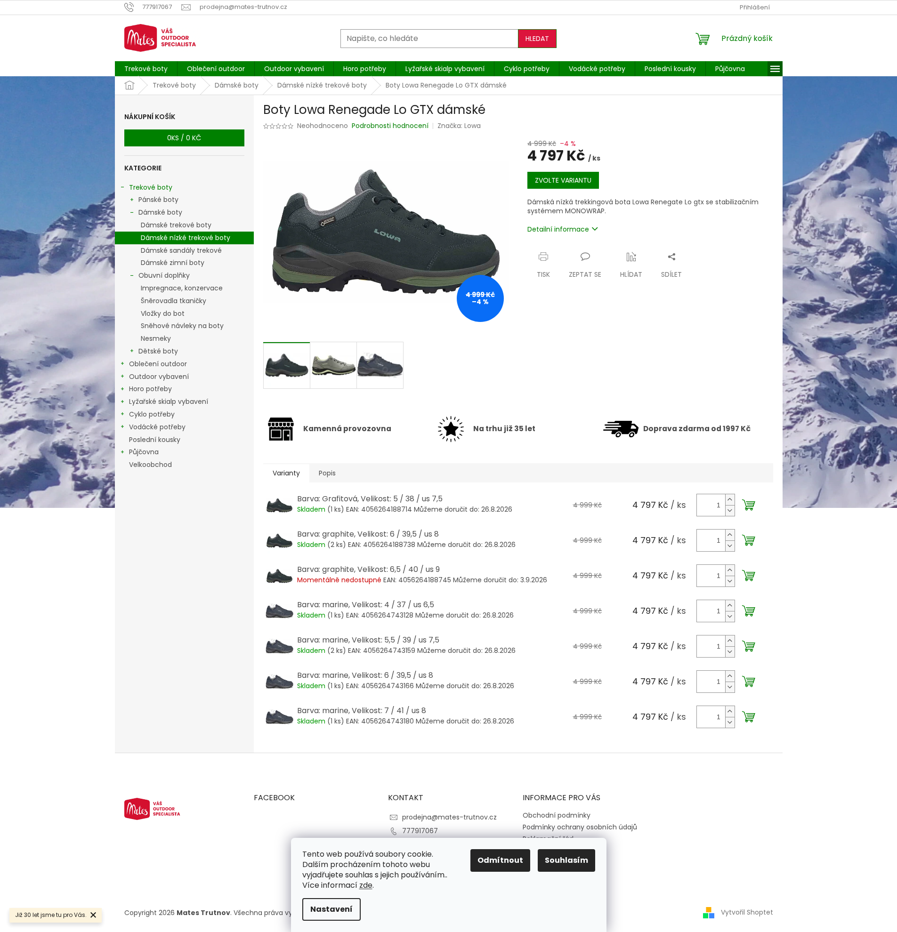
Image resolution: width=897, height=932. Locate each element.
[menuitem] (146, 68)
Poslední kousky (154, 439)
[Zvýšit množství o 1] (730, 499)
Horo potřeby (150, 389)
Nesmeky (156, 338)
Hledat (537, 38)
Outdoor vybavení (159, 376)
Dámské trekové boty (176, 225)
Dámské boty (160, 212)
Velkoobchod (150, 464)
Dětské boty (158, 351)
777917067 (420, 831)
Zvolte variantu (563, 180)
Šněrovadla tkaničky (173, 300)
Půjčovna (144, 452)
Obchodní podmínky (556, 815)
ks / (184, 138)
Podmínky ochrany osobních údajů (580, 827)
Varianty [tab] (286, 473)
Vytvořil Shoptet (747, 912)
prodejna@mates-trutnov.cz (449, 817)
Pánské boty (158, 199)
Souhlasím (566, 860)
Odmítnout (500, 860)
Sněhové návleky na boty (182, 325)
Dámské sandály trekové (181, 250)
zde (365, 885)
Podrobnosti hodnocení (390, 125)
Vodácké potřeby (157, 427)
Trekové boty (150, 187)
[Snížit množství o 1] (730, 510)
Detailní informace (558, 229)
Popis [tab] (327, 473)
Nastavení (331, 909)
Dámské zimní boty (172, 262)
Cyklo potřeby (152, 414)
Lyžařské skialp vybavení (168, 401)
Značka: (459, 125)
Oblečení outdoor (158, 364)
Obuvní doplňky (164, 275)
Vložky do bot (163, 313)
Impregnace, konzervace (182, 288)
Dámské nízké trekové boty (185, 237)
